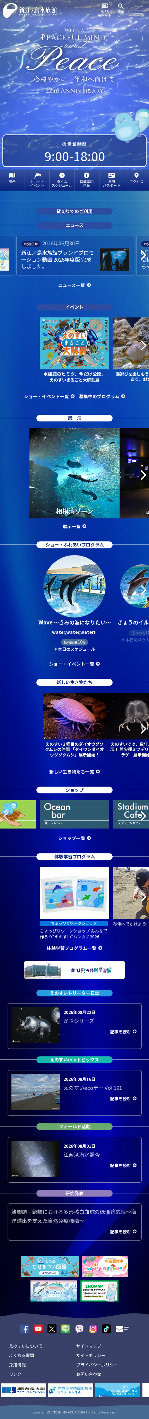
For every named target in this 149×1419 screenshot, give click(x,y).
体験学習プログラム (74, 856)
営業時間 (77, 144)
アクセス (136, 181)
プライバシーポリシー (97, 1364)
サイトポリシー (90, 1355)
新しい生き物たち (74, 682)
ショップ (74, 790)
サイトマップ (88, 1346)
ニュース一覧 (71, 285)
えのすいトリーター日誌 (74, 993)
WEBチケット (105, 13)
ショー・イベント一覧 (46, 396)
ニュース (75, 225)
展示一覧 (72, 526)
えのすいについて (25, 1346)
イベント (74, 307)
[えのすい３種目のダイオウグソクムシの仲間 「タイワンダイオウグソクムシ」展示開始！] (74, 716)
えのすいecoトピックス (74, 1060)
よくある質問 (21, 1355)
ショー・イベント (37, 183)
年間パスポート (111, 183)
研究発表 (74, 1193)
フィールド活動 (74, 1126)
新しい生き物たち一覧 (71, 771)
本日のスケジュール (76, 649)
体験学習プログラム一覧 (71, 948)
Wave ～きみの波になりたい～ (74, 627)
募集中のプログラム (99, 396)
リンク (15, 1374)
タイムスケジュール (62, 183)
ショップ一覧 (71, 838)
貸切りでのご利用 (74, 211)
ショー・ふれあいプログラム (74, 544)
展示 (12, 181)
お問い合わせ (88, 1374)
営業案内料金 (87, 183)
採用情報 (17, 1364)
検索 (120, 11)
